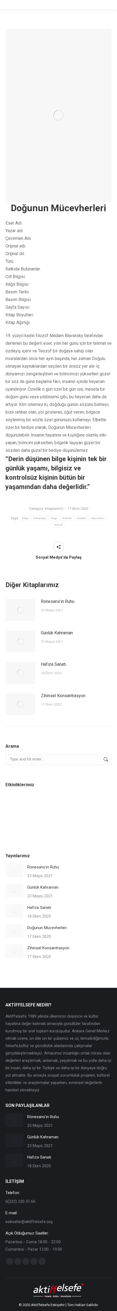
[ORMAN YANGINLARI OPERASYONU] (78, 804)
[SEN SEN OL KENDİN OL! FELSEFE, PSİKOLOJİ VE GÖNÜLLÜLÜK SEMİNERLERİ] (36, 804)
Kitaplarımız (54, 508)
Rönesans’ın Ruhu (57, 601)
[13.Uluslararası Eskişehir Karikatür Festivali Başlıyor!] (15, 804)
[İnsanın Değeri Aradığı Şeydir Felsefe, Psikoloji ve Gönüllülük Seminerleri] (99, 804)
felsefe (67, 518)
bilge (25, 518)
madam (81, 518)
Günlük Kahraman (57, 632)
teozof (58, 524)
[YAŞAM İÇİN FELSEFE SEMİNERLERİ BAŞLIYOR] (15, 825)
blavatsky (39, 518)
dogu (54, 518)
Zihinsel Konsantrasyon (63, 695)
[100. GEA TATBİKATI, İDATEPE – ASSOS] (57, 804)
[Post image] (20, 610)
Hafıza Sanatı (53, 664)
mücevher (97, 518)
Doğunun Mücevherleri (47, 927)
